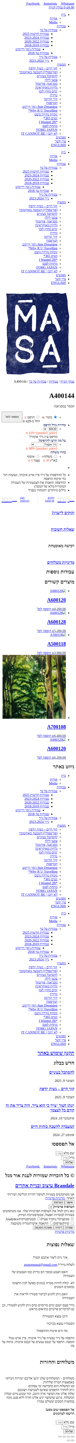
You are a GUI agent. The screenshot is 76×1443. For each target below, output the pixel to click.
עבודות (61, 26)
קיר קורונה (50, 99)
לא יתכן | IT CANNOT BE (39, 133)
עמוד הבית (67, 381)
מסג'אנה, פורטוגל (46, 83)
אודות (53, 18)
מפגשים (61, 137)
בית (63, 14)
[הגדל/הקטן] (72, 1436)
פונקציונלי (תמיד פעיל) (55, 1219)
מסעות (61, 64)
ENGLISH (58, 145)
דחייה (58, 1227)
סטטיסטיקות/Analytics (21, 1219)
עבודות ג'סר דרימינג (28, 49)
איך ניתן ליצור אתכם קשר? (50, 1257)
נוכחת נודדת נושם (45, 114)
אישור (69, 1202)
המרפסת (51, 103)
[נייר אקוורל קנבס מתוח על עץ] (44, 444)
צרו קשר (60, 141)
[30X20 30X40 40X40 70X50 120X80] (50, 429)
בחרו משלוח (58, 452)
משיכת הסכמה (43, 1227)
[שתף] (64, 1436)
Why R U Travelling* (42, 110)
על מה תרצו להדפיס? (52, 440)
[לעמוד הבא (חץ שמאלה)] (68, 1440)
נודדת (53, 95)
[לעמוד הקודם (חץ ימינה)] (72, 1440)
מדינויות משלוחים (60, 562)
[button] (38, 1257)
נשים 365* (50, 118)
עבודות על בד (48, 30)
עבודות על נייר (48, 57)
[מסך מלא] (68, 1436)
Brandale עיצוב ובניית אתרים (44, 1185)
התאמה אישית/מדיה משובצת (30, 1223)
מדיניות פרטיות (55, 1198)
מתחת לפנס (49, 126)
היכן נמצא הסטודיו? (55, 1316)
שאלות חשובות (62, 529)
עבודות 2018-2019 (36, 45)
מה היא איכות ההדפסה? (52, 1331)
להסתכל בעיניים (47, 76)
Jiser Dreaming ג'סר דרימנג (39, 107)
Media (53, 22)
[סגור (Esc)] (60, 1436)
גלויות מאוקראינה (46, 87)
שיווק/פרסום (61, 1223)
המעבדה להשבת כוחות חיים (52, 1126)
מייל (71, 1157)
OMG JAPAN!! (46, 130)
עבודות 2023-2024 (36, 37)
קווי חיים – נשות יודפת (43, 68)
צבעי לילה (51, 80)
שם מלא (68, 1153)
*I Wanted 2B (48, 122)
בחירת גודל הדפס (54, 425)
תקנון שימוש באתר (56, 1053)
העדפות (58, 1202)
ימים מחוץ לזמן (48, 91)
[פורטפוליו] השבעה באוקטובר (38, 72)
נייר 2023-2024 (39, 60)
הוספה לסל (12, 416)
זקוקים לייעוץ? (63, 513)
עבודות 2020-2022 (36, 41)
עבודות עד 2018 (38, 53)
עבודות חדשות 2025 (36, 34)
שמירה (69, 1227)
